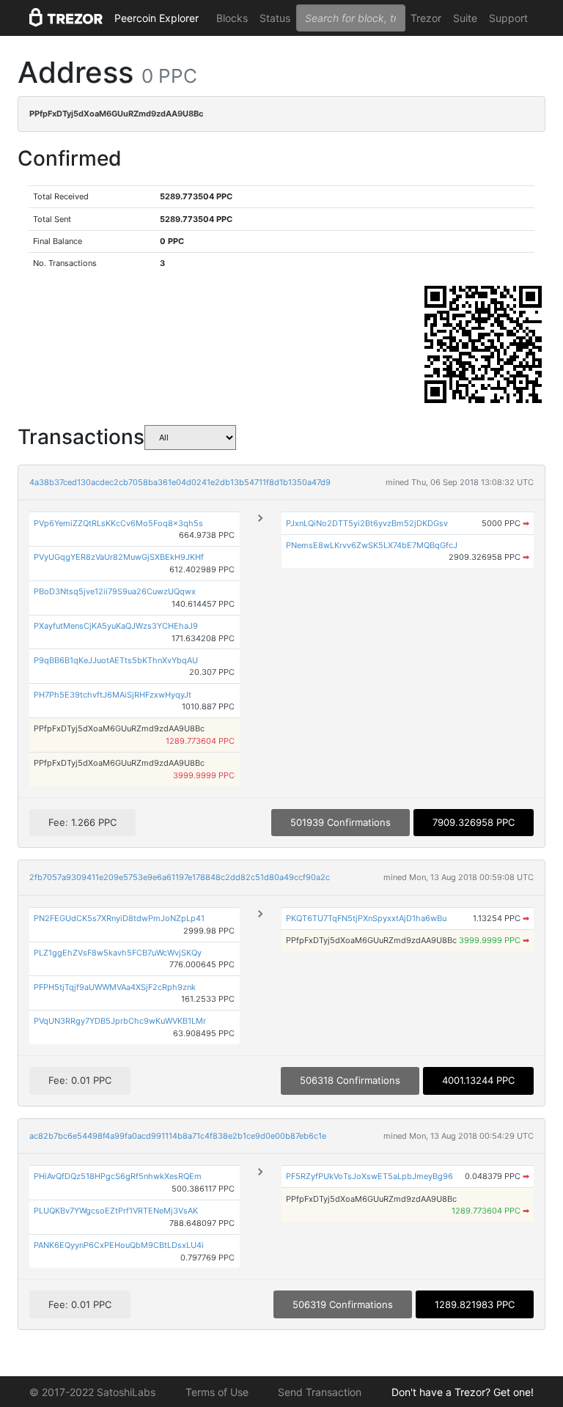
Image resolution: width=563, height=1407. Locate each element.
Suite (465, 18)
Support (508, 18)
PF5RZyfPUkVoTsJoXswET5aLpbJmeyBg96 (369, 1176)
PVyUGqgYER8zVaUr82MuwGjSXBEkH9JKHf (119, 557)
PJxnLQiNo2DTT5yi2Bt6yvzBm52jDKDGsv (367, 523)
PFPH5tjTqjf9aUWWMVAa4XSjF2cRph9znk (115, 987)
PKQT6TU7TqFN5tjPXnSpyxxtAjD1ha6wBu (366, 918)
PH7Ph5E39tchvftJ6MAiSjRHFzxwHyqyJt (112, 695)
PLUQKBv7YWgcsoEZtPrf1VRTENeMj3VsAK (116, 1210)
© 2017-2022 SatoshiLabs (92, 1392)
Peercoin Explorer (156, 18)
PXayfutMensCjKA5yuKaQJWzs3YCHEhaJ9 (116, 626)
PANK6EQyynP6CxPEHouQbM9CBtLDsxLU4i (119, 1245)
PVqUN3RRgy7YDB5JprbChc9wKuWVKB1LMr (120, 1021)
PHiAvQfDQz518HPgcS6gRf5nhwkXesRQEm (118, 1176)
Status (275, 18)
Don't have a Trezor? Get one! (462, 1392)
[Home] (66, 18)
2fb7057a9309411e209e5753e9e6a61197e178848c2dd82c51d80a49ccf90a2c (179, 877)
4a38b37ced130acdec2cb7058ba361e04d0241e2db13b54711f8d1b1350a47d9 (180, 482)
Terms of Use (217, 1392)
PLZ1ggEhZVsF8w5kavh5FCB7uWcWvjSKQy (118, 953)
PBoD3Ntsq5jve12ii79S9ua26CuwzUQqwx (115, 591)
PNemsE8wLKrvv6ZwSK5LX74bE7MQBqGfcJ (371, 545)
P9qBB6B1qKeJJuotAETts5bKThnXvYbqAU (116, 660)
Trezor (426, 18)
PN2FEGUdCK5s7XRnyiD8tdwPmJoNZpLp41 (119, 918)
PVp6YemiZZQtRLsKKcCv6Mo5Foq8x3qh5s (118, 523)
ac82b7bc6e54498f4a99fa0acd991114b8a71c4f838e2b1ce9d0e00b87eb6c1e (177, 1136)
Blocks (232, 18)
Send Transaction (319, 1392)
